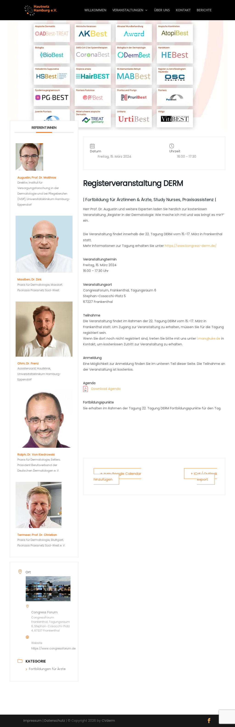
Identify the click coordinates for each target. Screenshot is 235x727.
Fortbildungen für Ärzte (47, 669)
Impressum (32, 720)
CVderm (108, 720)
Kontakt (183, 10)
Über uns (162, 10)
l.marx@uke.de (208, 338)
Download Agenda (105, 388)
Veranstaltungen (127, 10)
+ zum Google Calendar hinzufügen (117, 476)
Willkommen (95, 10)
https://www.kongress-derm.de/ (191, 245)
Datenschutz (54, 720)
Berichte (204, 10)
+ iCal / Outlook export (204, 476)
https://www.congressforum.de (53, 648)
